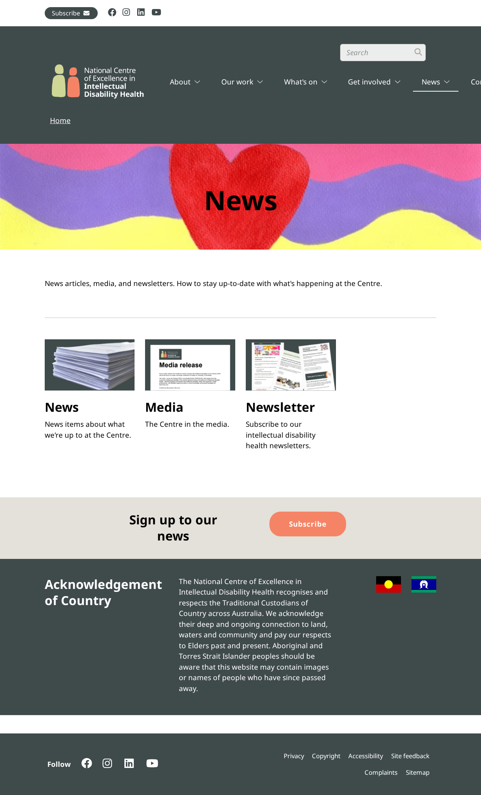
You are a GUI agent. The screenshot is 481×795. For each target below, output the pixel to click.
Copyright (326, 755)
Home (60, 120)
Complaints (381, 772)
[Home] (98, 81)
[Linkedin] (141, 13)
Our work (237, 82)
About (180, 82)
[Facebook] (112, 13)
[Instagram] (126, 13)
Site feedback (410, 755)
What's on (301, 82)
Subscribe (66, 13)
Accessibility (365, 755)
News (431, 82)
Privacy (294, 755)
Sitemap (418, 772)
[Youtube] (155, 13)
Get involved (369, 82)
